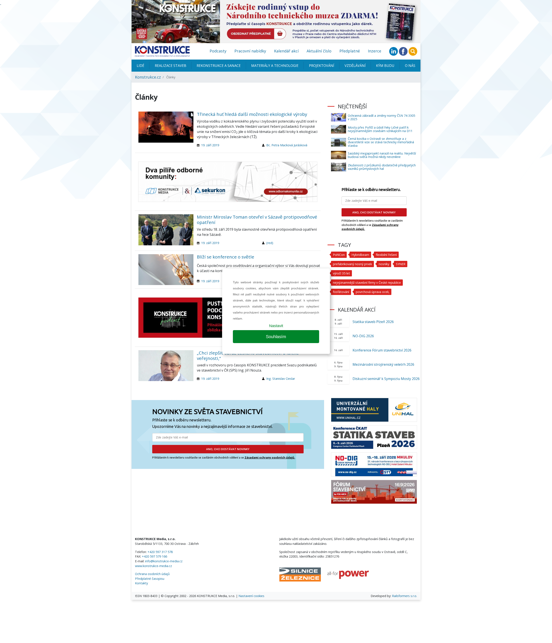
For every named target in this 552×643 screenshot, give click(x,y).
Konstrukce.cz (148, 77)
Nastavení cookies (251, 596)
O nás (410, 65)
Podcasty (218, 51)
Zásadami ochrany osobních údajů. (270, 457)
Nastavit (276, 326)
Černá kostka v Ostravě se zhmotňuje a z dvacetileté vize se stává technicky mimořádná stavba (381, 142)
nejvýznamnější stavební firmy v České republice (367, 283)
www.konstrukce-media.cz (153, 566)
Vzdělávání (355, 65)
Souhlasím (276, 336)
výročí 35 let (341, 273)
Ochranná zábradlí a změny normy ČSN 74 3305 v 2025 (381, 117)
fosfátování (341, 292)
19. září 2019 (210, 145)
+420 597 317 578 (160, 552)
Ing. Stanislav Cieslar (280, 379)
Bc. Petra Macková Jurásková (286, 145)
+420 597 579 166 (154, 556)
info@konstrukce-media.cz (163, 561)
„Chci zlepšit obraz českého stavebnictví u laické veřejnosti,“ (248, 355)
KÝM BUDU (385, 65)
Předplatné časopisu (149, 579)
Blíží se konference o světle (225, 257)
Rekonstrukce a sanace (219, 65)
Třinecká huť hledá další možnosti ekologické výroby (252, 114)
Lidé (140, 65)
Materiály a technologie (274, 65)
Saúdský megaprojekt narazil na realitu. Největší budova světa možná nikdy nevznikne (382, 155)
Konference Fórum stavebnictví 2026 (382, 350)
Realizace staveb (170, 65)
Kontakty (141, 583)
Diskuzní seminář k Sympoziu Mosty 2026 (386, 378)
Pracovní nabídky (250, 51)
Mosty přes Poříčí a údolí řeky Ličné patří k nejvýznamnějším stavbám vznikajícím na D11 (380, 129)
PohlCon (339, 255)
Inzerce (374, 51)
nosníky (384, 264)
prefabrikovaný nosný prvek (352, 264)
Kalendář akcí (286, 51)
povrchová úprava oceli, (372, 292)
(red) (269, 243)
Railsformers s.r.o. (404, 596)
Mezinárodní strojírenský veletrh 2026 (383, 364)
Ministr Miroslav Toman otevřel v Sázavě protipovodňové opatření (257, 219)
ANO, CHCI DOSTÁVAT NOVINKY (227, 449)
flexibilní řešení (386, 255)
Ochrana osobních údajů (152, 574)
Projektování (321, 65)
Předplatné (349, 51)
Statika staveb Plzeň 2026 (373, 321)
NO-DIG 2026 (363, 336)
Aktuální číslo (319, 51)
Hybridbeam (360, 255)
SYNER (400, 264)
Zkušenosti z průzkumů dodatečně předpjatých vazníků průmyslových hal (382, 167)
